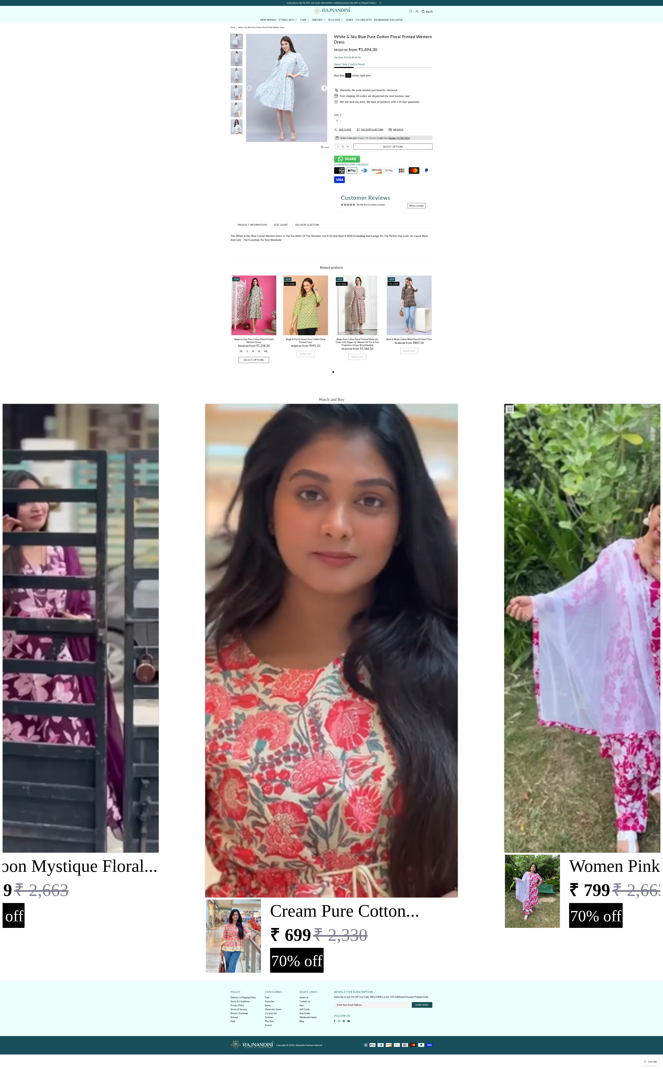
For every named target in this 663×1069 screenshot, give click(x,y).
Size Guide (305, 1013)
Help (232, 1021)
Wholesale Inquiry (308, 1017)
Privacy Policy (237, 1005)
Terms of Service (238, 1009)
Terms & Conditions (240, 1001)
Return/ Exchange (239, 1013)
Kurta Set (269, 1001)
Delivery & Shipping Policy (243, 997)
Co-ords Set (271, 1013)
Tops (267, 997)
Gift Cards (305, 1009)
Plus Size (269, 1021)
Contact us (305, 1001)
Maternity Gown (273, 1009)
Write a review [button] (416, 205)
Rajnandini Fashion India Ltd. (331, 11)
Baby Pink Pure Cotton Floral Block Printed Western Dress (254, 341)
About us (304, 997)
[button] (331, 689)
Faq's (302, 1005)
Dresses (269, 1017)
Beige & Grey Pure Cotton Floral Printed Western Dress (357, 341)
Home (232, 27)
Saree (268, 1005)
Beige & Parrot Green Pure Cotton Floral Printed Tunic (409, 341)
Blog (302, 1021)
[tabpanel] (254, 323)
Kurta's (268, 1025)
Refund (234, 1017)
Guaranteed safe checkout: (351, 164)
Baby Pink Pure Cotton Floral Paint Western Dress (305, 341)
